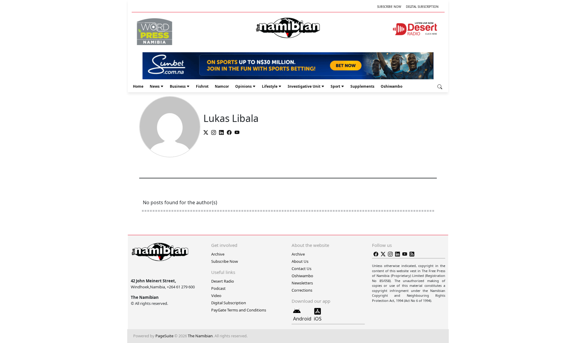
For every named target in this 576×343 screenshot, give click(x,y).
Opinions (243, 86)
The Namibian (200, 335)
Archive (217, 254)
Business (178, 86)
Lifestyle (270, 86)
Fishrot (202, 86)
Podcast (218, 288)
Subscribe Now (389, 7)
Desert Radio (222, 281)
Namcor (222, 86)
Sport (335, 86)
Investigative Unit (304, 86)
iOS (318, 318)
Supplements (362, 86)
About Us (300, 261)
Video (216, 295)
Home (138, 86)
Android (302, 318)
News (155, 86)
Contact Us (301, 268)
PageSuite (164, 335)
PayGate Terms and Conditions (238, 310)
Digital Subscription (422, 7)
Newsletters (302, 283)
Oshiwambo (391, 86)
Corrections (302, 290)
